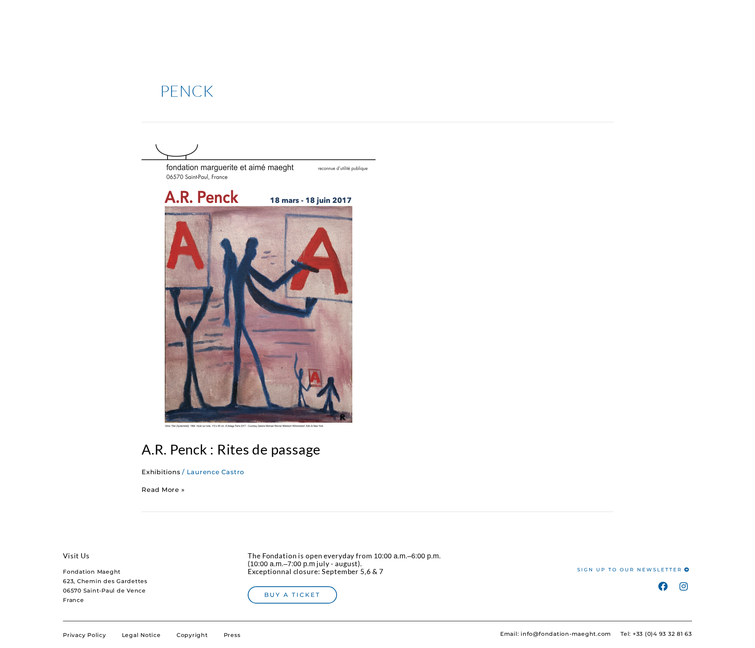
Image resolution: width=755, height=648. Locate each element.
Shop (456, 18)
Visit (426, 18)
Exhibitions (161, 472)
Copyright (192, 635)
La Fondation (553, 18)
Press (232, 635)
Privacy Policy (84, 635)
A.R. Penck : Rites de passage (231, 449)
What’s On (495, 18)
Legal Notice (141, 635)
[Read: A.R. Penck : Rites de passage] (259, 283)
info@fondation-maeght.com (566, 633)
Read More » (163, 489)
